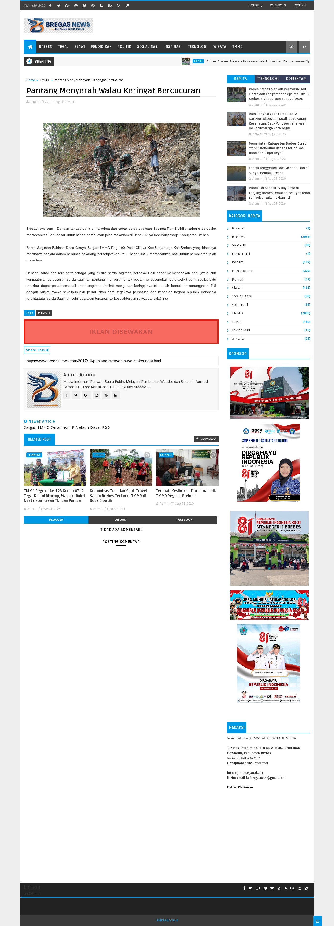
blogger (56, 520)
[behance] (110, 5)
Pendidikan (101, 47)
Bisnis (238, 228)
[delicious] (127, 5)
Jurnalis (166, 455)
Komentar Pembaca (296, 80)
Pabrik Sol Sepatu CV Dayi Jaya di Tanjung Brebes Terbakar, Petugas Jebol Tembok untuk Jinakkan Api (279, 193)
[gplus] (67, 5)
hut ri (180, 61)
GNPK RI (239, 245)
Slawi (80, 47)
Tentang (255, 5)
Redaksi (300, 5)
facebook (184, 520)
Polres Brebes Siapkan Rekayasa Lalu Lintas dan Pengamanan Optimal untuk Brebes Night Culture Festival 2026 (279, 94)
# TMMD (44, 313)
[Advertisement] (268, 833)
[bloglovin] (84, 5)
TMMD (237, 47)
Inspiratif (241, 254)
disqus (120, 520)
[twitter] (58, 5)
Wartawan (278, 5)
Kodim (238, 262)
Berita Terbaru (240, 80)
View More (208, 439)
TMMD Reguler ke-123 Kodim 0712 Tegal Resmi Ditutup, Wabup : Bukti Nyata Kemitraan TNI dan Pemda (54, 496)
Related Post (39, 439)
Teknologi (198, 47)
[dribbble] (93, 5)
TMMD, (71, 101)
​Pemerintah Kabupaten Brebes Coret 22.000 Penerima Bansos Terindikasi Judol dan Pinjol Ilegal (277, 148)
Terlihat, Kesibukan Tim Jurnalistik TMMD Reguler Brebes (186, 493)
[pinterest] (75, 5)
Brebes (45, 47)
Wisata (219, 47)
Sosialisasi (148, 47)
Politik (124, 47)
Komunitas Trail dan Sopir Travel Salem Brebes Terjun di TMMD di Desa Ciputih (118, 496)
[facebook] (50, 5)
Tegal (63, 47)
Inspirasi (173, 47)
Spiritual (240, 305)
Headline (34, 455)
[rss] (101, 5)
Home (30, 80)
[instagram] (118, 5)
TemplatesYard (167, 920)
